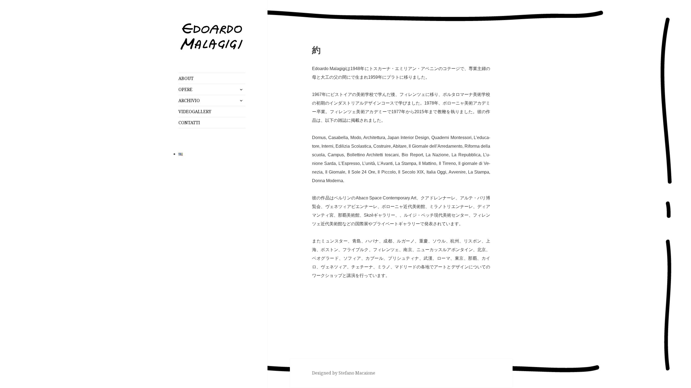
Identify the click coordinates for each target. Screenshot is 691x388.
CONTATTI (189, 123)
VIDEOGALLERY (194, 112)
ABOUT (186, 78)
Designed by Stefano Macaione (343, 373)
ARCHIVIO (189, 100)
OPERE (185, 89)
